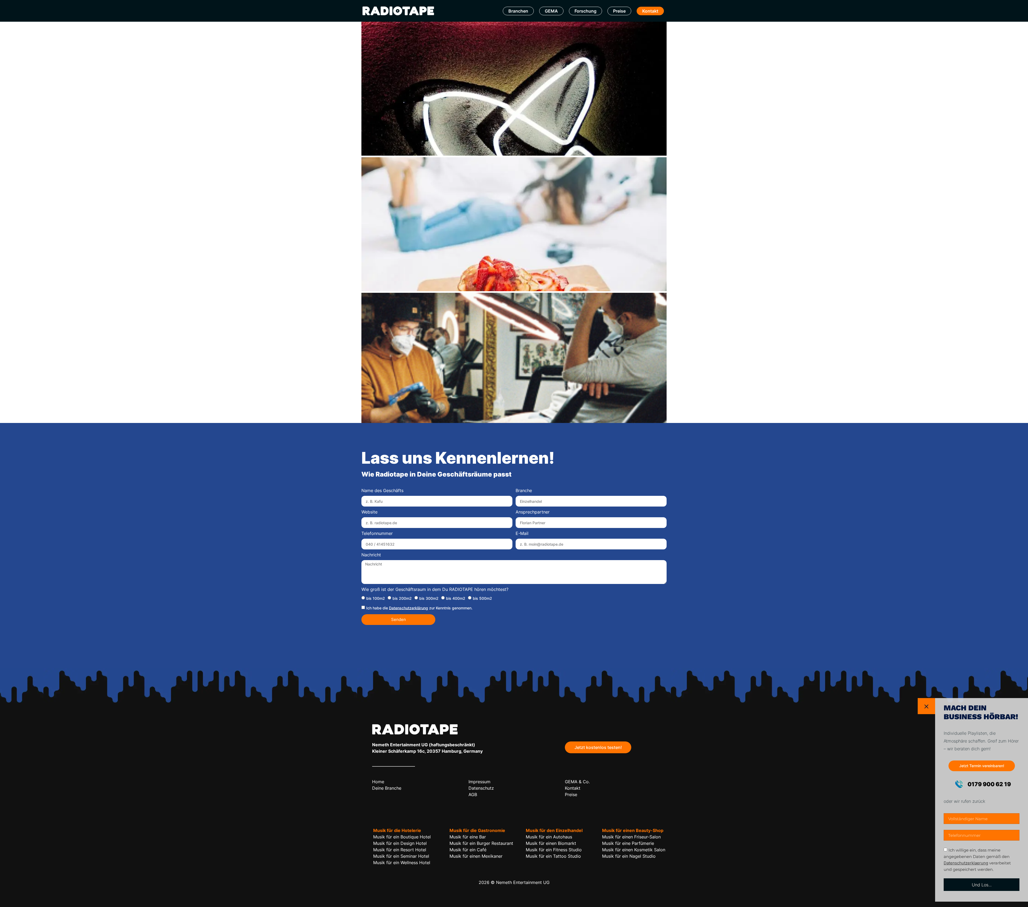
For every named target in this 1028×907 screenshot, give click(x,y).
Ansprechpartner (533, 512)
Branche (524, 490)
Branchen (518, 11)
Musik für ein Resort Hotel (399, 849)
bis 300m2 (429, 598)
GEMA (551, 11)
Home (378, 781)
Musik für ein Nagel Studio (629, 856)
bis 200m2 (402, 598)
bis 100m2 (375, 598)
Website (369, 512)
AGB (472, 794)
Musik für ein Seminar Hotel (401, 856)
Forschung (585, 11)
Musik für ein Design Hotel (400, 843)
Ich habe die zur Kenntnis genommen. (419, 607)
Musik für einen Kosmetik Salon (633, 849)
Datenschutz (481, 788)
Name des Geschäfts (382, 490)
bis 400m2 (455, 598)
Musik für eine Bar (467, 836)
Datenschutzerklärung (408, 607)
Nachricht (371, 555)
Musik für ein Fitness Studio (554, 849)
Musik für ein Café (467, 849)
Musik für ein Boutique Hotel (402, 836)
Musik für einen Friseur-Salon (631, 836)
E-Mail (522, 533)
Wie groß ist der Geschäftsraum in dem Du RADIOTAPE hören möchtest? (434, 589)
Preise (619, 11)
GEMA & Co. (577, 781)
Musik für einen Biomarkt (551, 843)
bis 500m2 (482, 598)
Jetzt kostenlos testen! (598, 747)
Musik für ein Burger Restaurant (481, 843)
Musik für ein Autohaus (549, 836)
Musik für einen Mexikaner (475, 856)
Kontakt (650, 11)
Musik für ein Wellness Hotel (401, 862)
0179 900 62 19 (988, 784)
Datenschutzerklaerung (966, 862)
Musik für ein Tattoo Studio (553, 856)
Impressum (479, 781)
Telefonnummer (377, 533)
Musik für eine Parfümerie (628, 843)
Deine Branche (386, 788)
